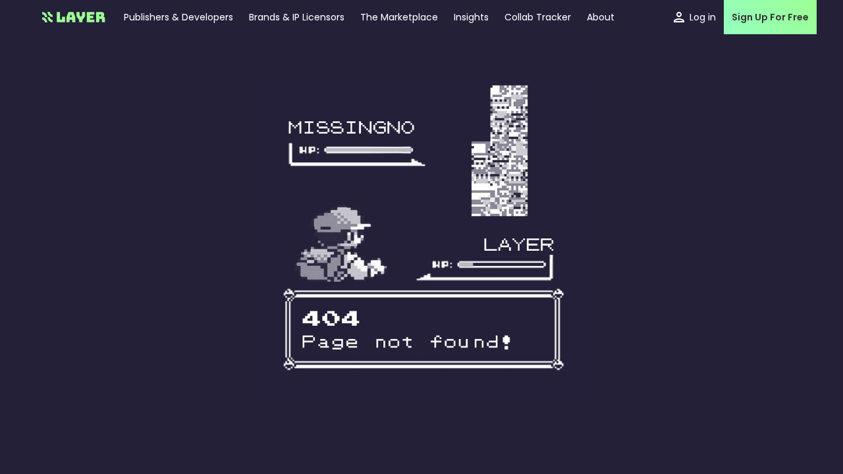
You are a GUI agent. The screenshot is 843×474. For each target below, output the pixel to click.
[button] (471, 17)
